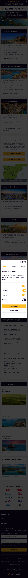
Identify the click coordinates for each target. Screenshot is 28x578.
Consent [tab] (5, 266)
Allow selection (14, 310)
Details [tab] (14, 266)
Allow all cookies (14, 306)
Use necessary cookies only (14, 315)
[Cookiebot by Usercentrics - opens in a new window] (20, 262)
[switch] (24, 290)
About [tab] (23, 266)
